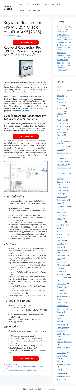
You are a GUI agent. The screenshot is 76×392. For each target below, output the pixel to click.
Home (20, 4)
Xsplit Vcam (61, 379)
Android (60, 105)
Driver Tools (61, 197)
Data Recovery (57, 4)
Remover (60, 299)
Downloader (61, 187)
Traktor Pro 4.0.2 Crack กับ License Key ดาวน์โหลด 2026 (64, 37)
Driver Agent (61, 194)
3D (58, 87)
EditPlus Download (17, 157)
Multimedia (61, 256)
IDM (27, 4)
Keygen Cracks (8, 7)
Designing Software (64, 182)
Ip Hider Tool (61, 234)
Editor (59, 203)
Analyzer (60, 102)
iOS (58, 231)
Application (61, 120)
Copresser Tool (62, 162)
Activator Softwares (12, 364)
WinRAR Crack (23, 111)
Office (59, 259)
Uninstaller (61, 331)
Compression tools (64, 153)
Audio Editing (62, 123)
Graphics (21, 10)
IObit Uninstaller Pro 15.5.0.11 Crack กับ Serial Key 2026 (64, 29)
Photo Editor (61, 284)
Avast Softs (61, 129)
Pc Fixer (60, 268)
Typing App (61, 325)
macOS (59, 238)
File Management (63, 206)
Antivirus (46, 4)
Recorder (60, 293)
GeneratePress (50, 389)
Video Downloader (64, 347)
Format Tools (62, 212)
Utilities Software (63, 334)
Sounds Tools (62, 315)
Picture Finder (62, 287)
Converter (60, 158)
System (59, 318)
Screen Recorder (63, 309)
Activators (35, 4)
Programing (61, 290)
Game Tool (61, 216)
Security (60, 312)
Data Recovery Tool (64, 168)
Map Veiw (60, 244)
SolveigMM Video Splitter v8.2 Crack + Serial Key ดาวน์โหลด (24, 370)
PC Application (62, 265)
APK (58, 117)
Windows (60, 373)
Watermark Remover (64, 364)
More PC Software (34, 10)
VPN (58, 361)
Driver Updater (62, 200)
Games (59, 219)
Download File (27, 42)
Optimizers (61, 262)
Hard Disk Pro (62, 225)
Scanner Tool (62, 303)
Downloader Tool (63, 190)
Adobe (59, 99)
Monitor (60, 247)
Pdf (58, 281)
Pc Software (61, 274)
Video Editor (61, 353)
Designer (60, 179)
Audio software (62, 126)
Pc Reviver (61, 271)
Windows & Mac (63, 376)
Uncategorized (62, 328)
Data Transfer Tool (64, 173)
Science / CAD (62, 306)
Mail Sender (61, 241)
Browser (60, 138)
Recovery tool (62, 296)
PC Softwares (62, 278)
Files (58, 209)
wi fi (58, 370)
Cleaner (60, 150)
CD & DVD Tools (63, 147)
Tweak (59, 321)
